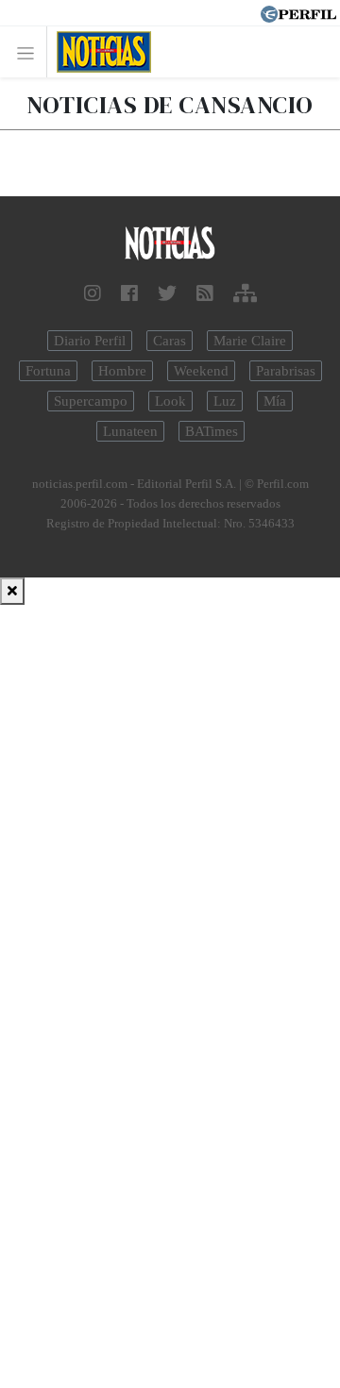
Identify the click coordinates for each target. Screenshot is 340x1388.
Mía (275, 401)
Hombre (122, 370)
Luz (224, 401)
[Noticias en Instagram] (92, 293)
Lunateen (130, 431)
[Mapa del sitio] (245, 293)
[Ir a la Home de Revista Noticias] (98, 51)
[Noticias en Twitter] (167, 293)
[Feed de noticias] (204, 293)
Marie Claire (249, 340)
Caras (169, 340)
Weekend (201, 370)
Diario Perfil (90, 340)
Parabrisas (285, 370)
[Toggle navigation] (30, 52)
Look (170, 401)
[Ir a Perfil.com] (298, 12)
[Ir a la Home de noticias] (170, 244)
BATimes (211, 431)
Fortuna (48, 370)
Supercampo (91, 401)
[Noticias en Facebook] (129, 293)
